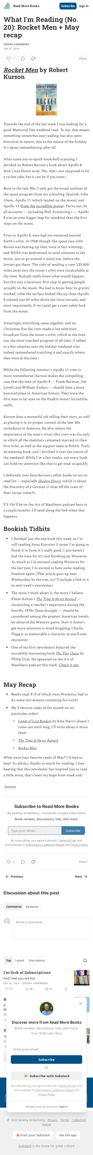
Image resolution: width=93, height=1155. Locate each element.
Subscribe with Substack (50, 1076)
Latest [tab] (19, 960)
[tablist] (22, 906)
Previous (17, 877)
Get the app (68, 1135)
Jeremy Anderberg (16, 44)
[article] (46, 980)
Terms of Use (67, 1086)
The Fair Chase (67, 653)
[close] (80, 1003)
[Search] (85, 960)
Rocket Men (20, 70)
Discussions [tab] (37, 960)
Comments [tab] (13, 907)
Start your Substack (35, 1135)
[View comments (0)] (23, 58)
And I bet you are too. (19, 978)
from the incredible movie (42, 206)
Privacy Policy (46, 1094)
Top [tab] (8, 960)
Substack (25, 1146)
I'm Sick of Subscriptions (27, 972)
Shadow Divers (49, 481)
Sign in (84, 6)
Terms (64, 1120)
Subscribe (68, 6)
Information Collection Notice (54, 1090)
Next (78, 877)
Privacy (53, 1120)
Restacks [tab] (32, 907)
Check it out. (69, 665)
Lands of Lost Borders (34, 721)
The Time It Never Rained (56, 599)
